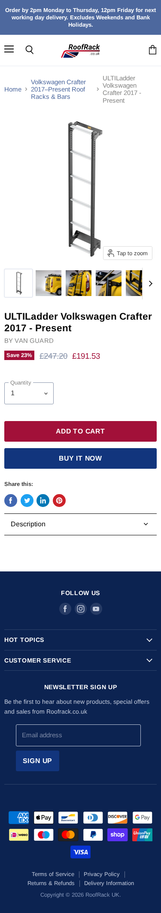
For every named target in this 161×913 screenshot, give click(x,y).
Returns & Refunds (51, 883)
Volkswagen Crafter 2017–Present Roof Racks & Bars (58, 89)
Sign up (38, 760)
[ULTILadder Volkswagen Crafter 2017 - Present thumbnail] (18, 283)
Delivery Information (109, 883)
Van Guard (34, 340)
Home (12, 89)
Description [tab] (28, 524)
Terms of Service (53, 874)
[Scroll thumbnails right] (149, 283)
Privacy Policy (102, 874)
